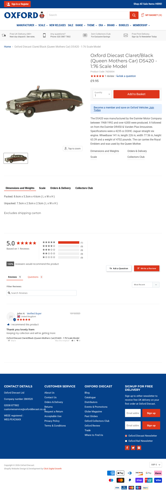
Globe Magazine (93, 411)
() (153, 15)
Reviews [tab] (12, 276)
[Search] (134, 15)
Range (79, 25)
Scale (42, 25)
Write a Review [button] (148, 268)
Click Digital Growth (53, 468)
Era (101, 25)
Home (7, 46)
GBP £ (154, 464)
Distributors (91, 402)
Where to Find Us (94, 435)
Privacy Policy (51, 421)
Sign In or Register (20, 4)
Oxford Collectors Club (97, 421)
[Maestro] (138, 488)
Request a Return (53, 411)
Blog (87, 392)
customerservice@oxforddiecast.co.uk (25, 409)
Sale (70, 25)
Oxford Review (92, 425)
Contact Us (50, 397)
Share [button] (13, 340)
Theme (91, 25)
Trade (88, 430)
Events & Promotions (96, 406)
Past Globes (91, 416)
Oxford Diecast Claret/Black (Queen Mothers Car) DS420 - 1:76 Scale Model (42, 338)
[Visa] (117, 488)
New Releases (57, 25)
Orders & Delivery (137, 151)
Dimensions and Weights (104, 151)
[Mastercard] (131, 488)
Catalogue (90, 397)
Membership (140, 25)
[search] (88, 15)
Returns (48, 406)
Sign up (151, 413)
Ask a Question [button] (120, 268)
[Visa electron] (124, 488)
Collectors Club (136, 156)
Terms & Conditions (55, 425)
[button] (73, 340)
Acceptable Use (52, 416)
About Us (49, 392)
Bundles (124, 25)
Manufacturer (26, 25)
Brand (111, 25)
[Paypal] (145, 488)
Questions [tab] (33, 276)
